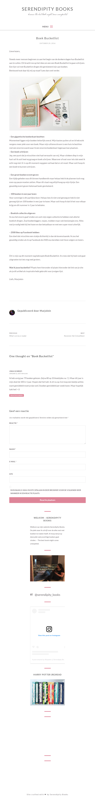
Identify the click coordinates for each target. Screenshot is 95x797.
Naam (12, 449)
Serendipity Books (47, 9)
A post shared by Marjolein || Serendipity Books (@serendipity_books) (57, 660)
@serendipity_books (47, 594)
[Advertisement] (47, 736)
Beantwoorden (16, 395)
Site (11, 474)
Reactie (13, 423)
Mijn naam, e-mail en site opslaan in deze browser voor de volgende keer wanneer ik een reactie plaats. (45, 491)
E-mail (12, 461)
